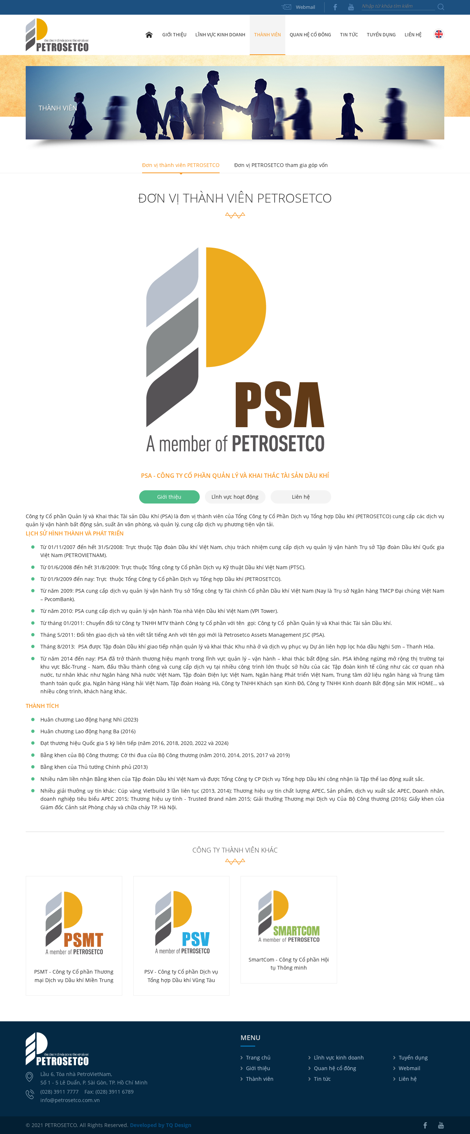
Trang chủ (149, 34)
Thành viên (260, 1078)
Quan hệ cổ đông (335, 1068)
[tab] (169, 497)
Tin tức (322, 1078)
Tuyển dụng (381, 34)
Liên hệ (413, 34)
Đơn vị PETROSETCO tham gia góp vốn (281, 164)
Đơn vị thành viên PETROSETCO (181, 164)
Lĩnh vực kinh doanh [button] (220, 34)
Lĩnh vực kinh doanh (339, 1057)
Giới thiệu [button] (174, 34)
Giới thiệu (258, 1068)
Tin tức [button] (349, 34)
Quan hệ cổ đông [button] (310, 34)
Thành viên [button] (267, 34)
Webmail (305, 7)
